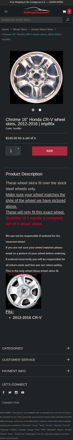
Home (5, 29)
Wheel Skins (20, 29)
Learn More (56, 2)
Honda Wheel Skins (42, 29)
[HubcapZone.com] (36, 11)
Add (49, 150)
